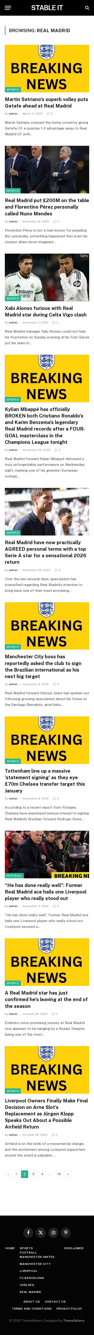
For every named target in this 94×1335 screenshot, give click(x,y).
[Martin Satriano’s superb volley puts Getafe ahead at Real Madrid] (47, 68)
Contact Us (55, 1301)
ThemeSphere (73, 1320)
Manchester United (37, 1257)
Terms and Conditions (32, 1308)
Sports (13, 89)
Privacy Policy (69, 1308)
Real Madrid (30, 1292)
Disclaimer (73, 1248)
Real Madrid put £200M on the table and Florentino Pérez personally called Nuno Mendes (47, 207)
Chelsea (27, 1285)
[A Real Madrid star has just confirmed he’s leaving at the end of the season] (47, 962)
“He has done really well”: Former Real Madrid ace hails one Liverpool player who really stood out (46, 891)
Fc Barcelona (32, 1278)
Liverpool (29, 1271)
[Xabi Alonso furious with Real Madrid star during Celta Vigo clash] (47, 277)
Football (14, 875)
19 (59, 1174)
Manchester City (35, 1264)
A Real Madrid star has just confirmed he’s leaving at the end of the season (46, 999)
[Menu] (8, 7)
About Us (31, 1301)
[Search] (86, 7)
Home (10, 1248)
